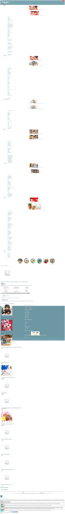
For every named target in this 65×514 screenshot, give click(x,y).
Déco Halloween (9, 232)
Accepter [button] (23, 492)
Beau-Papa (9, 113)
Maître (8, 91)
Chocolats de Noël (10, 43)
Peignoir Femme (9, 248)
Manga (8, 71)
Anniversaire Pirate (10, 195)
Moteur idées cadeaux (27, 312)
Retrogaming (9, 253)
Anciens (8, 23)
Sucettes (8, 36)
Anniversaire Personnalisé (10, 145)
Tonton (8, 117)
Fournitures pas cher (10, 243)
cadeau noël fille (11, 303)
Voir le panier (1, 487)
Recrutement (26, 322)
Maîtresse (9, 122)
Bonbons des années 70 (10, 24)
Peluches (8, 178)
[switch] (0, 506)
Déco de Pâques (43, 209)
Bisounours (33, 263)
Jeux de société (9, 181)
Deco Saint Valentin (40, 201)
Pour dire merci (9, 149)
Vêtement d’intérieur (10, 247)
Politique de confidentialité (28, 326)
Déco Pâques (9, 234)
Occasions (4, 129)
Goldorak (46, 263)
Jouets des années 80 (40, 167)
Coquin (8, 74)
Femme (8, 86)
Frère (8, 79)
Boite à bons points (10, 241)
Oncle (8, 81)
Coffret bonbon (9, 69)
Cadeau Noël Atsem (10, 162)
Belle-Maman (9, 77)
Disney (8, 254)
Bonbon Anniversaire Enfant (11, 46)
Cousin (8, 118)
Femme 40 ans (9, 142)
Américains (9, 30)
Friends (26, 263)
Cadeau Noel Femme (40, 133)
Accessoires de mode (10, 217)
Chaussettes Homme (10, 218)
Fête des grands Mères (40, 65)
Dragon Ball (39, 263)
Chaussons (9, 249)
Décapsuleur (9, 227)
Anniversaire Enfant (10, 193)
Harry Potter (20, 263)
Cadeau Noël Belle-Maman (10, 156)
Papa (8, 78)
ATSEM (8, 123)
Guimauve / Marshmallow (10, 20)
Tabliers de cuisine (10, 223)
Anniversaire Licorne (10, 194)
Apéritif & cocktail (10, 224)
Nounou (8, 93)
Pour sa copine (9, 127)
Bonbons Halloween (10, 39)
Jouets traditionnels (10, 177)
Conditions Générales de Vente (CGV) (29, 330)
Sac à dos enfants (9, 238)
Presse (25, 321)
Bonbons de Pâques (10, 54)
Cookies (25, 329)
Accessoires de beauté (10, 212)
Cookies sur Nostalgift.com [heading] (4, 489)
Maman (8, 111)
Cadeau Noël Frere (10, 159)
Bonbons (4, 5)
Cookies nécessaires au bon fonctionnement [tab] (5, 501)
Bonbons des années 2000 (10, 26)
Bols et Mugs (9, 225)
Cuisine (8, 226)
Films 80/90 (9, 256)
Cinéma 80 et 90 (9, 68)
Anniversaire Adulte (10, 196)
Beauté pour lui (9, 214)
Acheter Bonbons (27, 316)
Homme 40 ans (9, 144)
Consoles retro (9, 187)
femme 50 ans (11, 293)
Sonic (8, 190)
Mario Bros (9, 188)
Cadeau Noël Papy (10, 158)
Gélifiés (8, 33)
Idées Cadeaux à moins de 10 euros (17, 293)
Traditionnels (9, 27)
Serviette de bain (9, 250)
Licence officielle (27, 293)
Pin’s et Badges (9, 220)
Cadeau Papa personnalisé (40, 103)
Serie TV (9, 257)
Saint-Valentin (9, 128)
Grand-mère (9, 114)
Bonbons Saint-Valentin (10, 51)
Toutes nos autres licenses (52, 264)
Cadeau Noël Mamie (10, 157)
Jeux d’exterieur (9, 184)
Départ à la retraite (9, 148)
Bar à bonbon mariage (10, 48)
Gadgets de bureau (10, 176)
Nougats (8, 34)
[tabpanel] (32, 503)
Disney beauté (4, 293)
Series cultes (9, 72)
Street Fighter (9, 189)
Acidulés (8, 18)
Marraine (8, 82)
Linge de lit (9, 246)
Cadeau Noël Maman (10, 155)
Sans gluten (9, 35)
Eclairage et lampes (10, 231)
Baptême (8, 151)
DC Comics (9, 255)
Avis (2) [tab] (3, 296)
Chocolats (9, 19)
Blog (25, 325)
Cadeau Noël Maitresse (10, 161)
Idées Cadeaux (5, 55)
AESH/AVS (9, 92)
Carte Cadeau (9, 98)
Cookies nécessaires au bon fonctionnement (5, 502)
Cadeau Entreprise (9, 152)
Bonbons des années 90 (10, 25)
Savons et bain (9, 213)
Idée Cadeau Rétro (27, 313)
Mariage (8, 150)
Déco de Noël (9, 233)
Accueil (1, 265)
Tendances (4, 197)
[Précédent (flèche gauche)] (0, 513)
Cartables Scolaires (10, 237)
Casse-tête (9, 182)
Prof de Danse (9, 94)
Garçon (8, 88)
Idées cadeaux (3, 265)
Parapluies (9, 219)
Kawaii (8, 70)
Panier (2, 4)
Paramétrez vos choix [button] (42, 492)
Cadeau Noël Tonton (10, 160)
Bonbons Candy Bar (10, 47)
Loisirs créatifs (9, 183)
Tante (8, 80)
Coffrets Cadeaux (27, 317)
